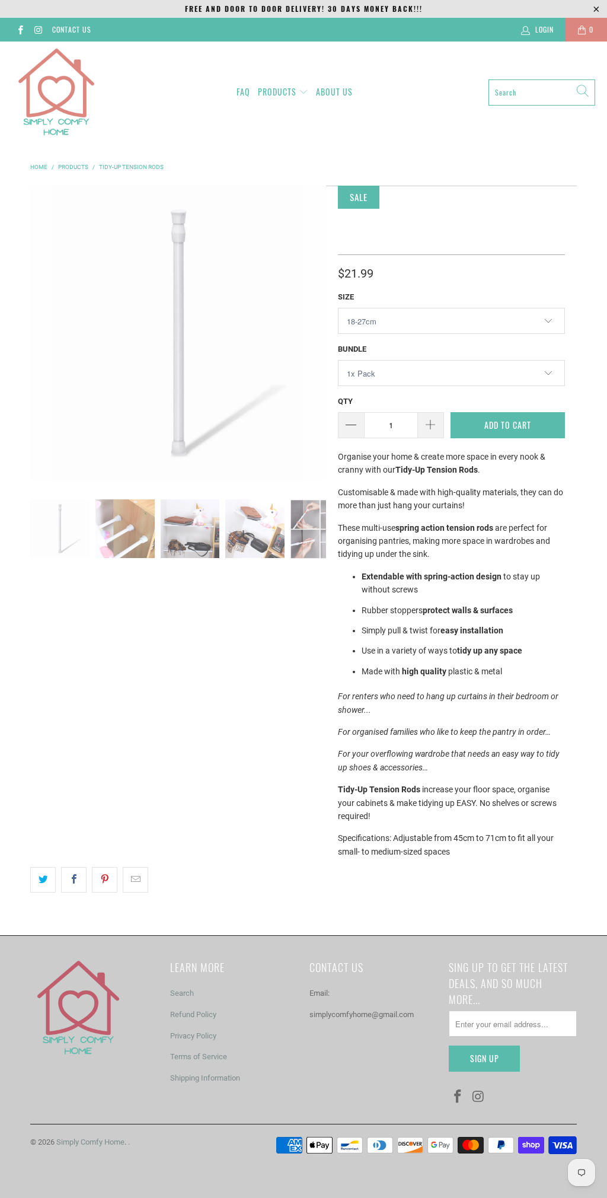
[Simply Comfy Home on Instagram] (38, 30)
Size (346, 296)
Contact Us (71, 29)
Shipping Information (205, 1077)
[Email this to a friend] (135, 879)
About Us (334, 91)
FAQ (243, 91)
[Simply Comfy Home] (56, 92)
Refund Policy (193, 1014)
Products (277, 91)
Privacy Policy (193, 1035)
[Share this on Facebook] (74, 879)
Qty (345, 401)
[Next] (315, 333)
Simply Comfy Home (90, 1142)
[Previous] (41, 333)
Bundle (352, 349)
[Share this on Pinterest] (104, 879)
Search (182, 993)
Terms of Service (198, 1056)
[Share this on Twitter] (43, 879)
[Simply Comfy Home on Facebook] (20, 30)
